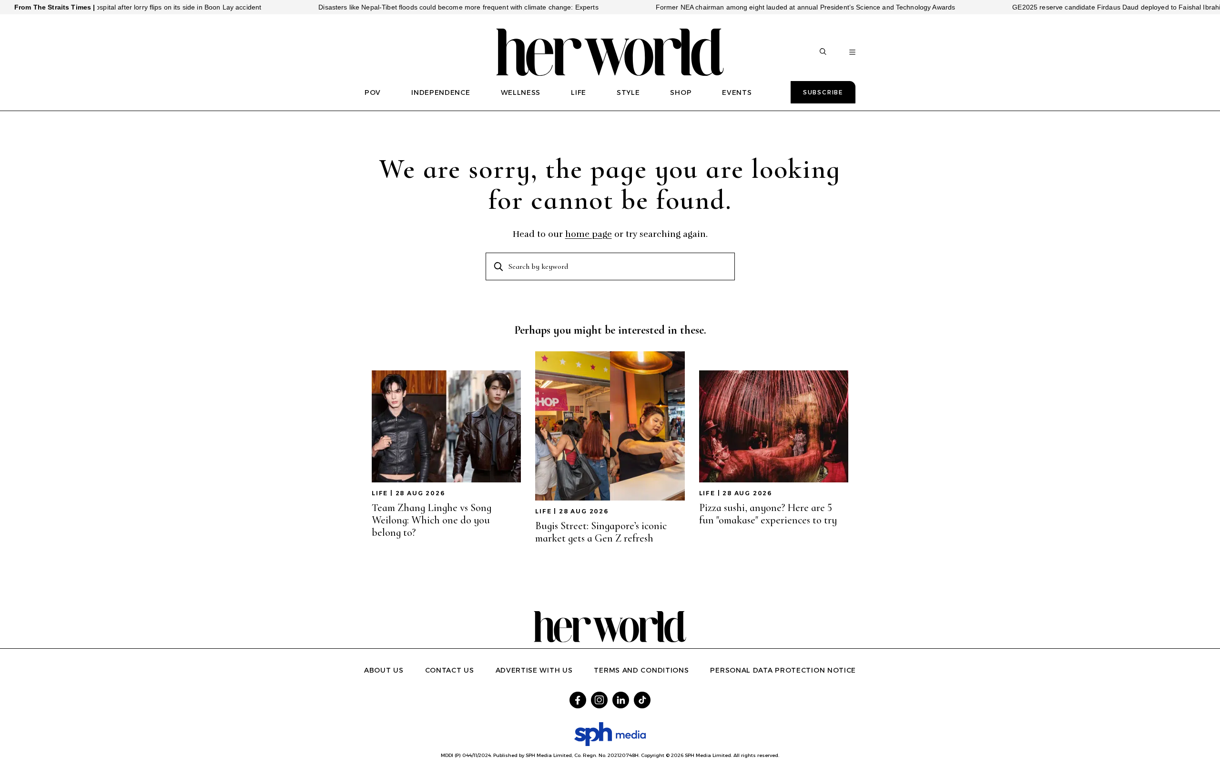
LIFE (578, 92)
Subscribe (823, 92)
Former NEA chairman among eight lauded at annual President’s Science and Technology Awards (779, 7)
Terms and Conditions (641, 670)
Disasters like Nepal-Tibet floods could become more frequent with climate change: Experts (432, 7)
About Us (384, 670)
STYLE (628, 92)
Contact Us (449, 670)
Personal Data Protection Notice (783, 670)
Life (380, 493)
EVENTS (737, 92)
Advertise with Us (534, 670)
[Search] (823, 52)
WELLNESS (521, 92)
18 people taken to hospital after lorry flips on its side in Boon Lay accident (121, 7)
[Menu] (852, 52)
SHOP (680, 92)
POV (373, 92)
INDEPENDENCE (440, 92)
